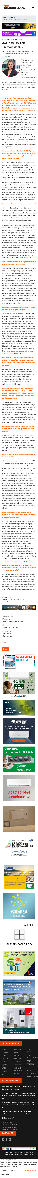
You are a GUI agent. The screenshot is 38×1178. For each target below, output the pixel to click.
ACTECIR (17, 1065)
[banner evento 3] (19, 934)
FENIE (4, 1049)
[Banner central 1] (19, 26)
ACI (28, 1067)
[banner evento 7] (19, 963)
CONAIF (5, 1052)
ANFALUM (5, 1059)
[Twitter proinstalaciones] (10, 1140)
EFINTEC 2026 (7, 634)
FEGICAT (17, 1049)
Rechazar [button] (12, 1171)
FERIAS (22, 600)
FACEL (4, 1062)
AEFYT (4, 1065)
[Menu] (33, 6)
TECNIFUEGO (32, 1073)
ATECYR (17, 1062)
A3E (3, 1074)
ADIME (16, 1055)
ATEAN (29, 1061)
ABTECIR (30, 1064)
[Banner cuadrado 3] (19, 708)
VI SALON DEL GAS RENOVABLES (13, 621)
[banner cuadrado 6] (19, 788)
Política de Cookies (30, 1171)
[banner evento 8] (19, 1021)
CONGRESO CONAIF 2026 (10, 628)
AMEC (16, 1052)
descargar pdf (9, 1118)
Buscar (5, 649)
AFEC (4, 1068)
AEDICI (29, 1070)
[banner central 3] (19, 33)
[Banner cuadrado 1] (19, 661)
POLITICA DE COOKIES (10, 1127)
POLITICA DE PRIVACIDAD (11, 1125)
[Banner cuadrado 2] (19, 684)
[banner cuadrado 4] (19, 731)
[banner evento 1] (19, 819)
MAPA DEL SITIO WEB (10, 1129)
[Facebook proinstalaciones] (7, 1140)
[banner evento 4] (19, 992)
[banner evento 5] (19, 848)
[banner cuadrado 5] (19, 759)
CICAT (16, 1074)
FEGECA (5, 1071)
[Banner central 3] (19, 607)
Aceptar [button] (4, 1171)
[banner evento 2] (19, 877)
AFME (4, 1055)
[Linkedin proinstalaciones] (3, 1140)
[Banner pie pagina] (19, 1148)
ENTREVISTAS (15, 600)
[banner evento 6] (19, 906)
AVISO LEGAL (8, 1122)
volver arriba (5, 602)
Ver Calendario (8, 636)
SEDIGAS (17, 1059)
